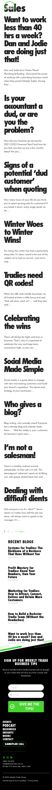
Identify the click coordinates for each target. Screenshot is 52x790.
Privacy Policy (33, 781)
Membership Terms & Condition (14, 781)
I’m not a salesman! (19, 451)
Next (23, 531)
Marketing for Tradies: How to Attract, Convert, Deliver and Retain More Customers (25, 595)
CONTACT (8, 739)
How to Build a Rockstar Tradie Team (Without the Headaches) (26, 617)
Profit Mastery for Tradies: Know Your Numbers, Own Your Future (21, 572)
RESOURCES (9, 729)
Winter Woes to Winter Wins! (23, 232)
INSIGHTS (8, 732)
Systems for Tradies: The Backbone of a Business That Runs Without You (25, 551)
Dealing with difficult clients (25, 495)
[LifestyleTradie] (9, 6)
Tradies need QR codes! (23, 279)
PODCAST (9, 725)
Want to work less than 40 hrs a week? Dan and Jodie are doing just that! (25, 40)
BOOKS (7, 736)
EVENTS (7, 722)
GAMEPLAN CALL (14, 744)
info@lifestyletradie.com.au (13, 764)
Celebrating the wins (21, 322)
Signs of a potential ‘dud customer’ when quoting (25, 177)
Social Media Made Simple (23, 365)
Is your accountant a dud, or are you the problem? (23, 114)
